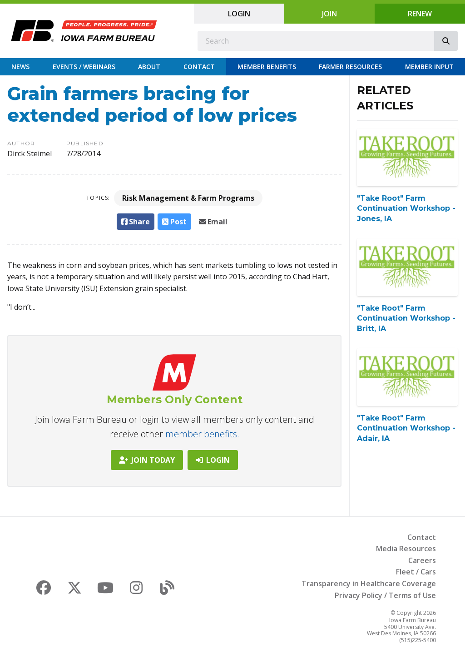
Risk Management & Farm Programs (188, 198)
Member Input (429, 66)
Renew (420, 14)
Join (329, 14)
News (20, 66)
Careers (422, 560)
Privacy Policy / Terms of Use (385, 595)
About (149, 66)
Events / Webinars (84, 66)
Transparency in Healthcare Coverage (369, 584)
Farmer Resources (350, 66)
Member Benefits (266, 66)
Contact (199, 66)
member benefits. (202, 434)
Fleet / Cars (416, 572)
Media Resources (406, 549)
